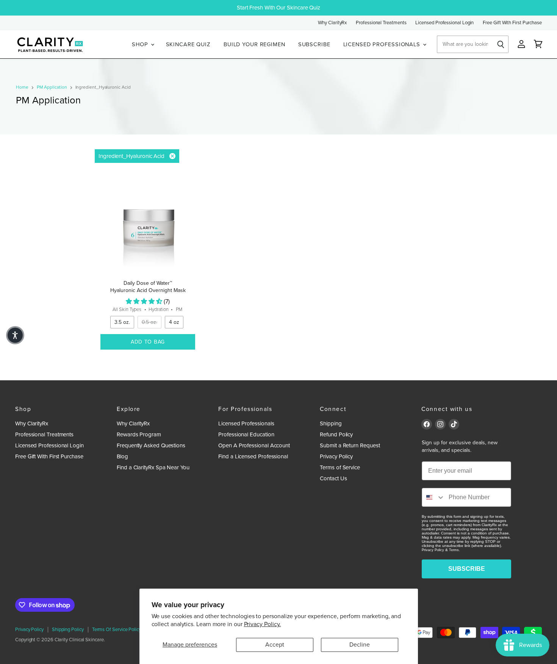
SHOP (141, 44)
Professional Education (246, 434)
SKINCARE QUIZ (188, 44)
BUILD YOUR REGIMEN (254, 44)
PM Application (52, 87)
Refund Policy (336, 434)
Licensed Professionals (246, 423)
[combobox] (433, 497)
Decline (359, 644)
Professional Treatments (381, 23)
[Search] (500, 44)
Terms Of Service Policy (116, 630)
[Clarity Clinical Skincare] (49, 44)
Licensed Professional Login (444, 23)
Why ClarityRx (332, 23)
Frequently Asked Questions (151, 445)
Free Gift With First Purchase (512, 23)
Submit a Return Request (350, 445)
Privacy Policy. (262, 624)
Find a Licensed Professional (253, 456)
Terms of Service (340, 467)
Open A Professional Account (254, 445)
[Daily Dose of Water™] (147, 226)
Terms (454, 550)
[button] (15, 335)
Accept (274, 644)
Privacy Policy (336, 456)
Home (22, 87)
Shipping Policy (68, 630)
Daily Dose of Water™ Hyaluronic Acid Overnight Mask (148, 286)
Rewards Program (139, 434)
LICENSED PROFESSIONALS (382, 44)
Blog (122, 456)
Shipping (330, 423)
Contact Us (333, 478)
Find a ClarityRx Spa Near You (153, 467)
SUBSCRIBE (314, 44)
